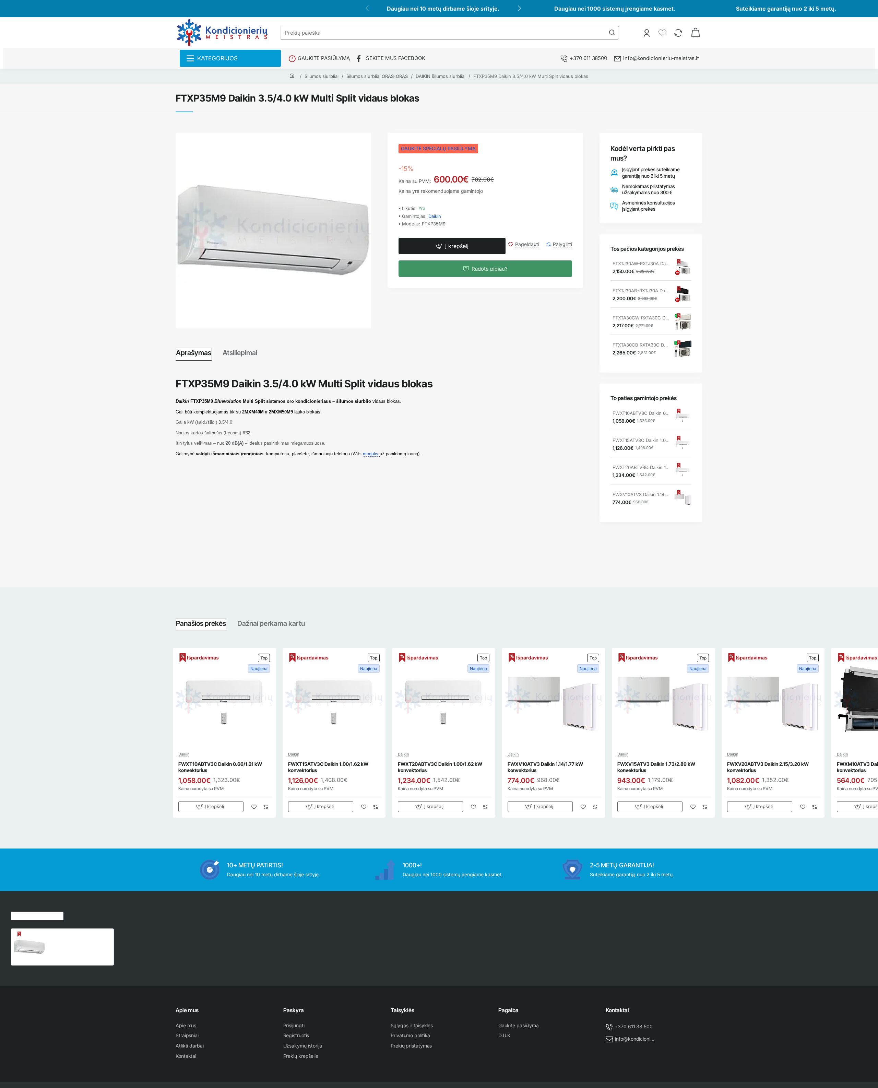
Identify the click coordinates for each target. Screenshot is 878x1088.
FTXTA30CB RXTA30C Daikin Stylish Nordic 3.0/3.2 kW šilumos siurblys (641, 345)
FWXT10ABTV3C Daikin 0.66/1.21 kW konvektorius (641, 413)
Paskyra (293, 1010)
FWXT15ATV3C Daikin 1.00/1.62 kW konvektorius (641, 440)
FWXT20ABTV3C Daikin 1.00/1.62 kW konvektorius (641, 467)
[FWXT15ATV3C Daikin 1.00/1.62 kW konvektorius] (682, 444)
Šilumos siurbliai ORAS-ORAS (377, 76)
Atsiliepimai (240, 353)
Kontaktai (617, 1010)
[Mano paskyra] (647, 32)
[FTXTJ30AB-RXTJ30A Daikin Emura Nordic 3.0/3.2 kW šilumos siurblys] (682, 294)
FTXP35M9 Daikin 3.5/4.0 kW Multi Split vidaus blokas (530, 76)
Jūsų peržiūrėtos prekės (37, 915)
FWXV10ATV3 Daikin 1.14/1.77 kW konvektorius (641, 494)
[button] (452, 246)
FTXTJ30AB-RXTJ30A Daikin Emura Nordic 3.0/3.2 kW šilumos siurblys (641, 290)
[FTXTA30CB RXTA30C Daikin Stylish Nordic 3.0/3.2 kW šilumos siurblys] (682, 349)
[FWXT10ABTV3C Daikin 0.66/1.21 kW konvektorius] (682, 417)
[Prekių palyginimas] (679, 32)
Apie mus (187, 1010)
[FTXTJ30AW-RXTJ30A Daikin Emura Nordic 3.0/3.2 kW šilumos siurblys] (682, 267)
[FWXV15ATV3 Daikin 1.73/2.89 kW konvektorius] (663, 699)
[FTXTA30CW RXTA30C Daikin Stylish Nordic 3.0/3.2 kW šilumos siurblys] (682, 321)
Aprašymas (193, 353)
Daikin (434, 216)
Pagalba (508, 1010)
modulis (371, 453)
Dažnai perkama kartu (271, 623)
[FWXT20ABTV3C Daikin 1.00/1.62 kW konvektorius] (682, 471)
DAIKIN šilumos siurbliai (440, 76)
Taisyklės (402, 1010)
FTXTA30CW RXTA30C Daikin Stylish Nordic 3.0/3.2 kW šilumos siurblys (641, 317)
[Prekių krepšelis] (695, 32)
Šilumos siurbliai (322, 76)
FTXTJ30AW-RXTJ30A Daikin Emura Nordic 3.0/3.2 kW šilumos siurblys (641, 263)
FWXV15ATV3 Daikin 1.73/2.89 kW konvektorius (656, 767)
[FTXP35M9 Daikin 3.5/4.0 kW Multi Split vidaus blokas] (29, 947)
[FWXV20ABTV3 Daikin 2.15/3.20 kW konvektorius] (773, 699)
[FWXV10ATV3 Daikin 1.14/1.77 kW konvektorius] (682, 498)
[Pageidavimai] (663, 32)
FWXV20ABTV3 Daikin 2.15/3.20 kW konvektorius (768, 767)
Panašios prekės (201, 623)
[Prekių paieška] (612, 32)
